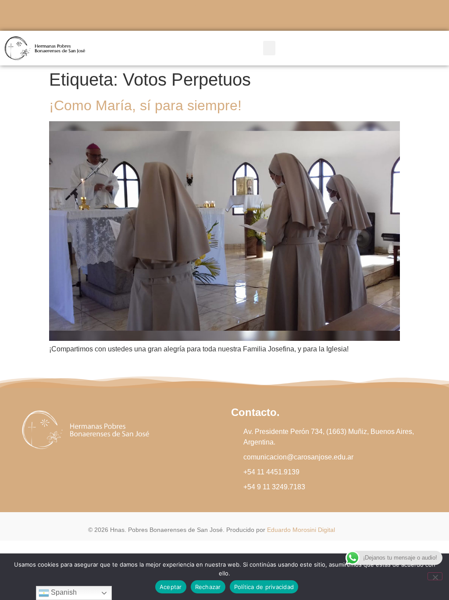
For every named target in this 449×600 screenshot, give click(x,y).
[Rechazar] (435, 576)
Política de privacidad (264, 586)
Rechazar (208, 586)
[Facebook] (200, 15)
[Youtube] (249, 15)
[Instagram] (224, 15)
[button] (269, 48)
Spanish (63, 592)
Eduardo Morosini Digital (301, 529)
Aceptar (171, 586)
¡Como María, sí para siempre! (145, 105)
